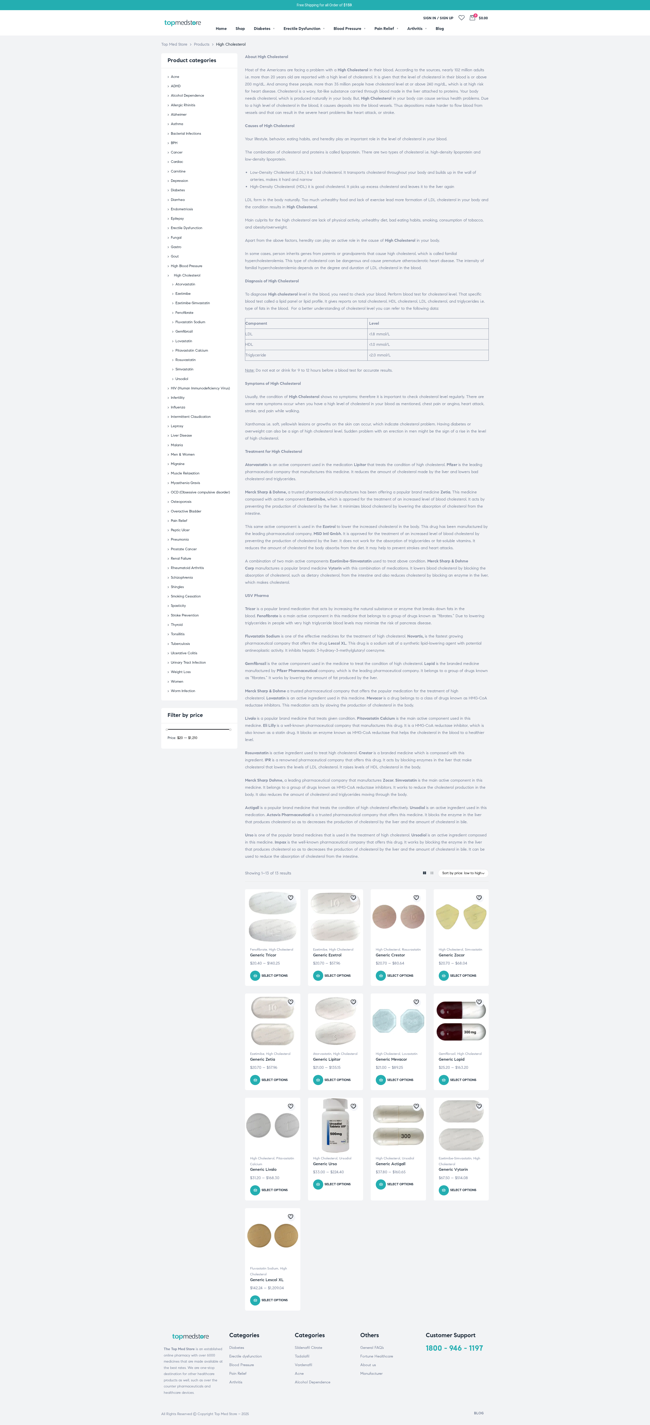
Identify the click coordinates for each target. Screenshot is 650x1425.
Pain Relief (179, 521)
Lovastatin (409, 1054)
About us (368, 1365)
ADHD (176, 86)
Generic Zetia (262, 1059)
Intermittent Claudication (191, 417)
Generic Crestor (390, 955)
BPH (174, 143)
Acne (175, 77)
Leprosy (177, 426)
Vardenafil (303, 1365)
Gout (175, 256)
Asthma (177, 124)
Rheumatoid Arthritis (187, 568)
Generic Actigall (390, 1163)
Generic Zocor (452, 955)
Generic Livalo (263, 1169)
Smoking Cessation (186, 596)
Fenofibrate (258, 950)
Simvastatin (473, 950)
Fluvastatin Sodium (264, 1268)
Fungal (176, 237)
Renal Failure (181, 558)
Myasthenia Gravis (185, 483)
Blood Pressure (241, 1365)
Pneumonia (180, 539)
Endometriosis (182, 209)
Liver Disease (181, 435)
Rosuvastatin (411, 950)
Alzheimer (179, 114)
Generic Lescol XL (267, 1279)
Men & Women (183, 454)
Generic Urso (325, 1163)
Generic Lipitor (326, 1059)
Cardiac (177, 162)
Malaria (177, 445)
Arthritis (235, 1382)
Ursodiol (345, 1158)
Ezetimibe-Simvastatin (455, 1158)
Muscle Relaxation (185, 473)
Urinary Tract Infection (188, 662)
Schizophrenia (182, 577)
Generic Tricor (263, 955)
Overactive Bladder (186, 511)
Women (177, 681)
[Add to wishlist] (291, 898)
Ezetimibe (320, 950)
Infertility (178, 398)
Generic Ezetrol (327, 955)
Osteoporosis (181, 502)
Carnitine (178, 171)
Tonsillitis (178, 634)
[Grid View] (424, 873)
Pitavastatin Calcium (191, 350)
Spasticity (178, 606)
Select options (275, 976)
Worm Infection (183, 691)
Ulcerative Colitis (184, 653)
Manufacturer (371, 1373)
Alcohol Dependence (187, 95)
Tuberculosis (180, 644)
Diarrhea (178, 200)
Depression (179, 181)
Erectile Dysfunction (186, 228)
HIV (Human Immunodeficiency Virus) (200, 388)
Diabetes (178, 190)
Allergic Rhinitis (183, 105)
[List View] (432, 873)
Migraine (178, 464)
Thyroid (177, 625)
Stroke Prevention (185, 615)
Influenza (178, 407)
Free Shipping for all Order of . (325, 5)
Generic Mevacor (391, 1059)
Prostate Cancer (184, 549)
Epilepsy (177, 218)
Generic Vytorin (453, 1169)
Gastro (176, 247)
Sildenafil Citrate (308, 1347)
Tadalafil (302, 1356)
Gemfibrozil (447, 1054)
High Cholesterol (281, 950)
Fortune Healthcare (376, 1356)
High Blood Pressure (186, 266)
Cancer (177, 152)
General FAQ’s (372, 1347)
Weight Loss (181, 672)
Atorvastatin (322, 1054)
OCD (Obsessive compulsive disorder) (200, 492)
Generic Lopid (451, 1059)
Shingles (177, 587)
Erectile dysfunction (245, 1356)
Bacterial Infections (186, 133)
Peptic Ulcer (180, 530)
